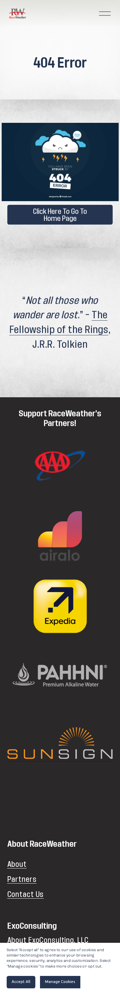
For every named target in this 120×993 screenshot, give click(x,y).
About (17, 864)
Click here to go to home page (60, 215)
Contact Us (25, 894)
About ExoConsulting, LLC (48, 940)
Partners (22, 879)
